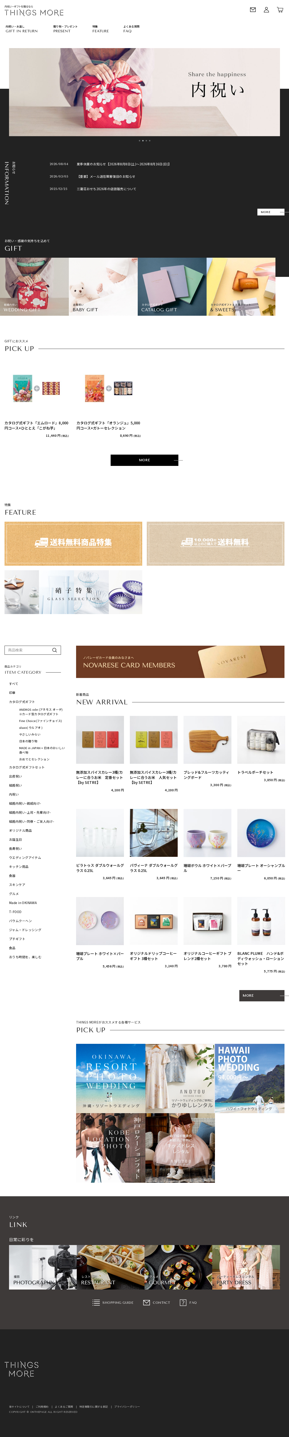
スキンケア (17, 884)
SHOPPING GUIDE (118, 1303)
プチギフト (17, 939)
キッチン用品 (19, 866)
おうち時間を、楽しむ (25, 957)
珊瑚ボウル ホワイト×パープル (207, 868)
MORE (265, 212)
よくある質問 (131, 26)
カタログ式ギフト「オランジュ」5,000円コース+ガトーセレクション (108, 425)
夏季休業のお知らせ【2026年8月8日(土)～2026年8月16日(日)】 (124, 164)
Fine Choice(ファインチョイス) (40, 721)
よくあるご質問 (64, 1406)
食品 (12, 948)
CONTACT (161, 1303)
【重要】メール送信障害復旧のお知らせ (106, 176)
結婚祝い (15, 785)
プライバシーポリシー (127, 1406)
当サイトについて (19, 1406)
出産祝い (15, 776)
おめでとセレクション (34, 759)
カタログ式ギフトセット (27, 767)
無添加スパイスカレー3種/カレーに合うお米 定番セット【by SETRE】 (99, 777)
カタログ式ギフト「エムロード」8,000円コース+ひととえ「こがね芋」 (36, 425)
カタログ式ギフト (22, 701)
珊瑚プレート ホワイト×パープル (100, 956)
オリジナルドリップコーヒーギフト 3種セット (153, 956)
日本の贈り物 (28, 741)
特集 (95, 26)
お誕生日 (15, 839)
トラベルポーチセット (255, 772)
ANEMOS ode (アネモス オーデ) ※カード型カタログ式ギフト (42, 711)
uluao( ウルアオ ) (30, 727)
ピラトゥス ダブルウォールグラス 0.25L (100, 868)
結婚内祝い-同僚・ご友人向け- (31, 821)
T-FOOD (15, 911)
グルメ (14, 893)
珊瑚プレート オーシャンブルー (261, 868)
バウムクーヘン (20, 920)
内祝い (14, 794)
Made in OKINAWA (23, 902)
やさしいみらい (29, 734)
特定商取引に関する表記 (93, 1406)
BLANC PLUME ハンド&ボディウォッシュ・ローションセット (260, 958)
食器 (12, 875)
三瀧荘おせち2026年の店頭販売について (106, 189)
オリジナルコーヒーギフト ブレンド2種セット (207, 956)
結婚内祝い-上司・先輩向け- (30, 812)
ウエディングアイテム (25, 857)
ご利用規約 (42, 1406)
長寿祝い (15, 848)
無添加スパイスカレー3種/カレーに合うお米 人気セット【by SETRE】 (153, 777)
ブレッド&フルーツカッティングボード (206, 775)
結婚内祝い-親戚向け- (25, 803)
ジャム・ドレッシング (25, 930)
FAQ (193, 1303)
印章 (12, 692)
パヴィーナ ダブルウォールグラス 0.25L (154, 868)
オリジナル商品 (20, 830)
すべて (13, 683)
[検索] (54, 650)
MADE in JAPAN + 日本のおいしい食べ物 (42, 750)
